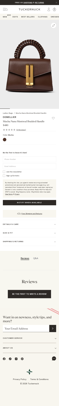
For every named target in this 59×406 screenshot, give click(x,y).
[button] (54, 117)
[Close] (56, 2)
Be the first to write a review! (29, 294)
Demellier (9, 117)
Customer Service (12, 338)
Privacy (17, 194)
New (5, 16)
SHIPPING (28, 2)
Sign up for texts (12, 176)
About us (8, 348)
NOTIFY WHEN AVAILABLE (29, 202)
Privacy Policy (19, 379)
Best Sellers (28, 17)
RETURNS (39, 2)
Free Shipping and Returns (31, 213)
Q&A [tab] (35, 258)
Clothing (42, 17)
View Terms (9, 194)
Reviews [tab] (25, 258)
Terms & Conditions (39, 379)
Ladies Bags (8, 113)
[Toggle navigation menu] (5, 9)
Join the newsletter (14, 172)
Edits (15, 17)
